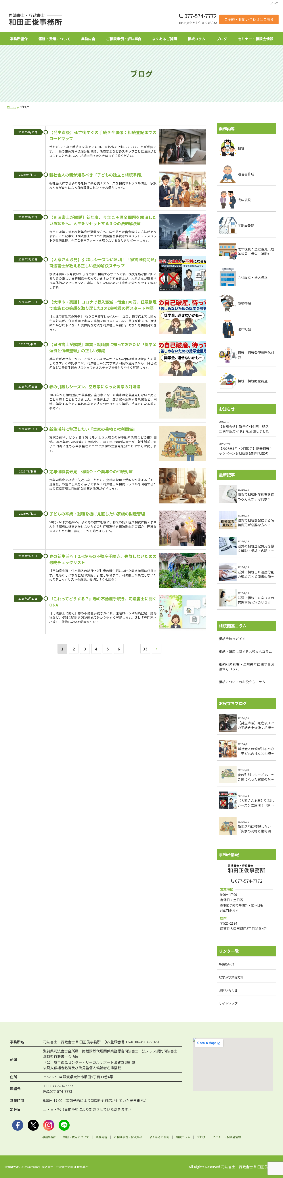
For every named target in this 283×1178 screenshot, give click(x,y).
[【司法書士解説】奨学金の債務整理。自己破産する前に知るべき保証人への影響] (182, 359)
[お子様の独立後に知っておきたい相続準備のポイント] (182, 190)
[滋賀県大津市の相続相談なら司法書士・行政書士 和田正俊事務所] (35, 19)
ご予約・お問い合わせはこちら (249, 19)
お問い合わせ (228, 990)
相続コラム (196, 38)
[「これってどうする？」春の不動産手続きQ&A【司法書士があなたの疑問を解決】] (182, 613)
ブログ (221, 38)
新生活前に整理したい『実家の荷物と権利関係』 (93, 429)
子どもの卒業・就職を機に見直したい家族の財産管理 (97, 513)
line (64, 1125)
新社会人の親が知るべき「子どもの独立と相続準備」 (97, 175)
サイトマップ (228, 1003)
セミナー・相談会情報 (255, 38)
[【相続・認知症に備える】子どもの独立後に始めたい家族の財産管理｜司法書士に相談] (182, 529)
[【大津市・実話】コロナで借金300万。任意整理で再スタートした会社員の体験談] (182, 317)
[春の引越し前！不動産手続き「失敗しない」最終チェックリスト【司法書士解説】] (182, 571)
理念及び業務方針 (231, 977)
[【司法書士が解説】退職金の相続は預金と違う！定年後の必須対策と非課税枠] (182, 486)
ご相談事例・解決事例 (124, 38)
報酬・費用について (54, 38)
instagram (48, 1125)
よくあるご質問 (164, 38)
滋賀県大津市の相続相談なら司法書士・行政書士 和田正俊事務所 (46, 1167)
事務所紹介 (19, 38)
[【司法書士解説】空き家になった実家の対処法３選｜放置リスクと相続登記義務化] (182, 401)
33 (145, 649)
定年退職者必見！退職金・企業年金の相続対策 (91, 471)
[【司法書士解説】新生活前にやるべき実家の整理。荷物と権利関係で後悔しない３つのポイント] (182, 444)
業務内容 (88, 38)
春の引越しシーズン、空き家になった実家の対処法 (94, 386)
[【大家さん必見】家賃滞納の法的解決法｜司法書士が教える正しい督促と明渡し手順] (182, 274)
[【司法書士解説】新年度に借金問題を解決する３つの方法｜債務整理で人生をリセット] (182, 232)
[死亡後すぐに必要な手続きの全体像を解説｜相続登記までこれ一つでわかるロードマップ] (182, 147)
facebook (17, 1125)
